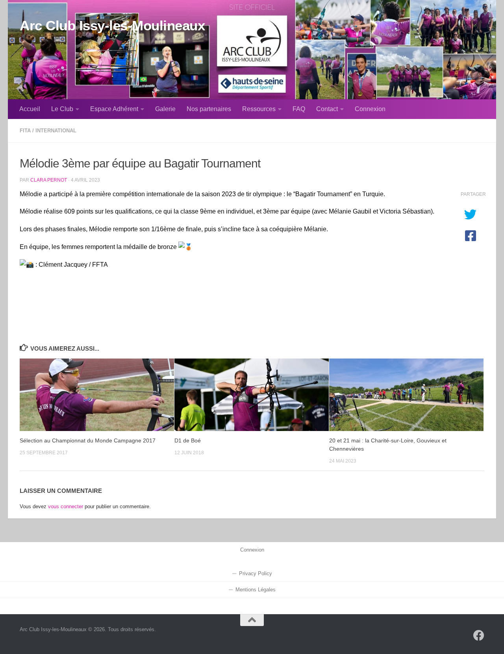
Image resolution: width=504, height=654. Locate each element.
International (55, 131)
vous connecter (65, 506)
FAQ (299, 109)
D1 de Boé (187, 440)
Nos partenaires (209, 109)
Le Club (62, 109)
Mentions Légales (255, 590)
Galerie (165, 109)
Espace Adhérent (114, 109)
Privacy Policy (255, 573)
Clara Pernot (48, 179)
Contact (327, 109)
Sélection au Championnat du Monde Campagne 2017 (88, 440)
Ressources (259, 109)
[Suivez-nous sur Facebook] (478, 635)
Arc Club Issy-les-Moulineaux (112, 25)
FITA (25, 131)
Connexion (370, 109)
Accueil (29, 109)
